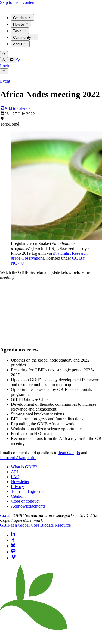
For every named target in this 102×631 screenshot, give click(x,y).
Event (5, 81)
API (14, 471)
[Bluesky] (13, 546)
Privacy (17, 486)
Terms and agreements (30, 491)
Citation (17, 496)
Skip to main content (17, 2)
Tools (17, 31)
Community (22, 37)
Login (5, 65)
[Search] (4, 54)
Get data (20, 18)
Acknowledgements (28, 506)
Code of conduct (25, 501)
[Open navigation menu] (4, 71)
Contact (7, 515)
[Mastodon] (13, 552)
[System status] (18, 60)
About (17, 44)
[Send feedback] (12, 60)
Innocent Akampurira (18, 457)
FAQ (15, 476)
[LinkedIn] (13, 535)
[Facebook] (13, 540)
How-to (18, 24)
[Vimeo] (13, 558)
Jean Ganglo (69, 452)
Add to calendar (18, 108)
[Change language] (4, 60)
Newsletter (20, 481)
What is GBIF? (24, 467)
